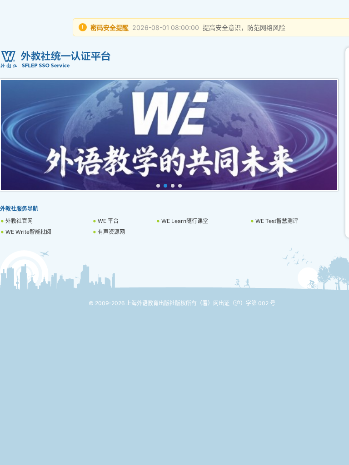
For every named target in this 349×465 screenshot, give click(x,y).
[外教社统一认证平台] (169, 59)
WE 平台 (108, 221)
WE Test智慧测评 (276, 221)
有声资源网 (111, 231)
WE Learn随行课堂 (184, 221)
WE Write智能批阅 (28, 231)
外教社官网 (19, 221)
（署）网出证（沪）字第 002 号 (236, 303)
